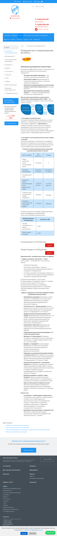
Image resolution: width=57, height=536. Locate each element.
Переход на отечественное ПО (10, 89)
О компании (7, 466)
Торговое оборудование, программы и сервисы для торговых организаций (28, 429)
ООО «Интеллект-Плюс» (10, 458)
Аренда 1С (8, 68)
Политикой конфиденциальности (33, 530)
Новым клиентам (39, 21)
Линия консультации (11, 85)
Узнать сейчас (28, 450)
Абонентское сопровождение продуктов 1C (28, 441)
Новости (32, 474)
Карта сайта (6, 526)
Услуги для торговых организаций (11, 60)
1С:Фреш (7, 81)
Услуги (5, 486)
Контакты (6, 517)
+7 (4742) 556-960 (7, 522)
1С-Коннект (8, 75)
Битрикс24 (33, 482)
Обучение (6, 474)
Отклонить (32, 533)
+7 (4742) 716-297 (7, 520)
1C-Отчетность (9, 71)
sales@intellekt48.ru (8, 524)
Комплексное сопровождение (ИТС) (11, 52)
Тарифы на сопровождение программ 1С (18, 425)
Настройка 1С (9, 65)
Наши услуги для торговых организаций (17, 427)
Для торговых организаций (11, 470)
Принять (24, 533)
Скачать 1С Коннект (43, 29)
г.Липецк (18, 1)
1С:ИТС (7, 78)
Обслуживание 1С (10, 56)
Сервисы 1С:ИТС (8, 482)
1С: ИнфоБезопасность (11, 93)
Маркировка (34, 470)
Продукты (33, 466)
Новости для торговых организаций (16, 432)
